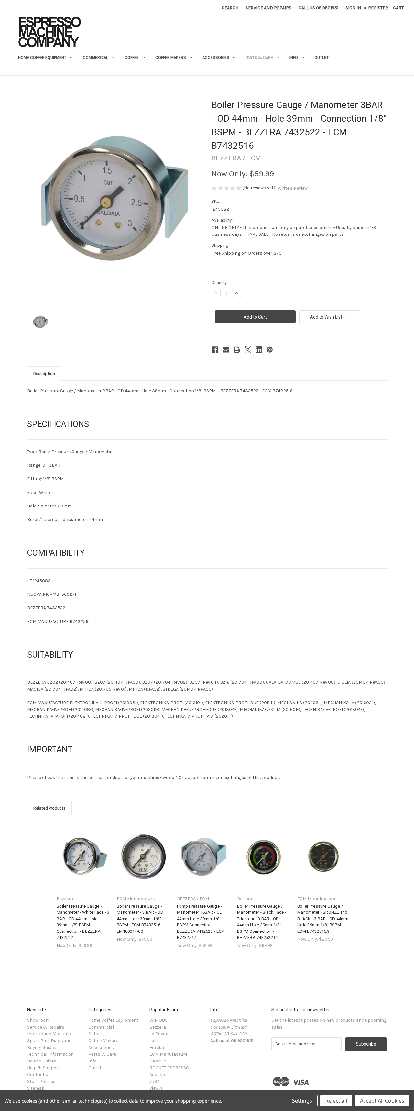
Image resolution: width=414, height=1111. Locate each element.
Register (378, 8)
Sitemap (36, 1088)
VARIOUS (158, 1020)
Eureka (156, 1047)
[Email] (226, 349)
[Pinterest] (270, 349)
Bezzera (157, 1027)
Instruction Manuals (49, 1034)
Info (293, 57)
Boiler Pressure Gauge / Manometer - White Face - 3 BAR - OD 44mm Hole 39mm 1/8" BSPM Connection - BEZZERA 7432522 (83, 922)
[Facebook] (215, 349)
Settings (302, 1100)
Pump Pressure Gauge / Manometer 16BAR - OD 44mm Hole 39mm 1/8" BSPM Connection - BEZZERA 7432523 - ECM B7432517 (201, 922)
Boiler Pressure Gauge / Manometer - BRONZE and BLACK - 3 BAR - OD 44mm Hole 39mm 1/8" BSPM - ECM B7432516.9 (322, 919)
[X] (248, 349)
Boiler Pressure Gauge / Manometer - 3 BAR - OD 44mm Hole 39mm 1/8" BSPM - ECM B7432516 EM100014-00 (140, 919)
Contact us (39, 1074)
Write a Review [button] (293, 188)
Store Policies (41, 1081)
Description (44, 373)
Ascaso (157, 1074)
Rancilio (157, 1061)
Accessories (215, 57)
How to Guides (41, 1061)
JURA (154, 1081)
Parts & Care (259, 57)
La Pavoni (159, 1034)
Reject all (336, 1100)
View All (157, 1088)
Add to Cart (83, 862)
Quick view (83, 850)
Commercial (95, 57)
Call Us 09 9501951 (318, 8)
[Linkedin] (259, 349)
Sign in (353, 8)
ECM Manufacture (168, 1054)
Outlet (321, 57)
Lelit (153, 1040)
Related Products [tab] (49, 808)
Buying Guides (41, 1047)
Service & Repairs (45, 1027)
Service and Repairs (268, 8)
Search (230, 8)
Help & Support (43, 1068)
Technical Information (50, 1054)
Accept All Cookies (382, 1100)
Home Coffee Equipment (42, 57)
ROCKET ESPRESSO (169, 1068)
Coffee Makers (170, 57)
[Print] (237, 349)
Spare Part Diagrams (49, 1040)
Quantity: (220, 282)
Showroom (38, 1020)
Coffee (132, 57)
